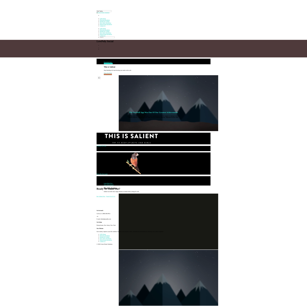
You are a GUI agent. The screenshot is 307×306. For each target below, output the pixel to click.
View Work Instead (109, 184)
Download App (108, 62)
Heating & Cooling (104, 31)
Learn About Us (108, 74)
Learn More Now (108, 183)
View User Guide (108, 63)
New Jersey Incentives (105, 33)
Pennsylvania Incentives (106, 24)
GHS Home (103, 28)
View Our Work (108, 73)
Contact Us (102, 26)
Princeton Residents (105, 30)
